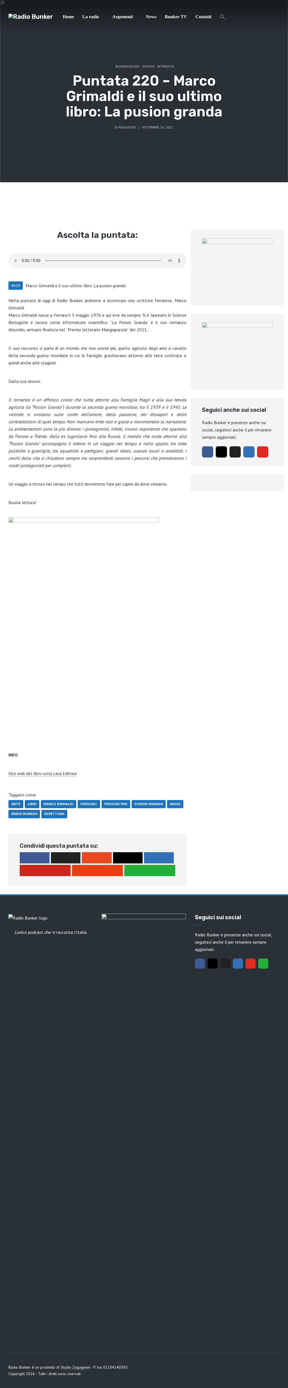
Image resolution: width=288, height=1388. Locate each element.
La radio (90, 16)
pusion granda (148, 804)
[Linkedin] (249, 452)
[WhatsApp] (263, 964)
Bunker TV (176, 16)
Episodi (148, 66)
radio (175, 804)
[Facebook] (207, 452)
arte (16, 804)
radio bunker (24, 814)
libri (32, 804)
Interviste (165, 66)
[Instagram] (221, 452)
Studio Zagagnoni (75, 1367)
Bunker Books (128, 66)
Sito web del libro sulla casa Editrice (42, 773)
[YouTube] (262, 452)
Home (68, 16)
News (151, 16)
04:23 (15, 285)
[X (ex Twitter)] (235, 452)
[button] (222, 16)
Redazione (127, 127)
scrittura (54, 814)
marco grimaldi (58, 804)
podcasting (115, 804)
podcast (88, 804)
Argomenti (122, 16)
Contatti (203, 16)
